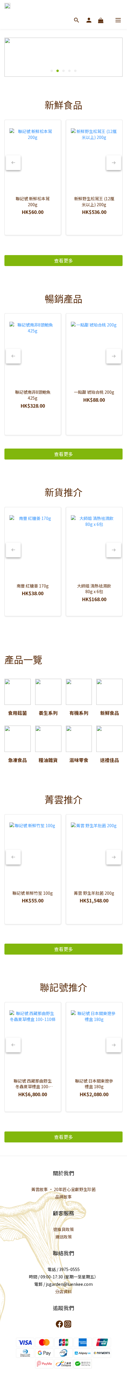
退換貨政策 (63, 1229)
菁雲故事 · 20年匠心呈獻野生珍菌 (63, 1189)
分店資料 (63, 1291)
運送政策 (63, 1237)
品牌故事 (63, 1197)
